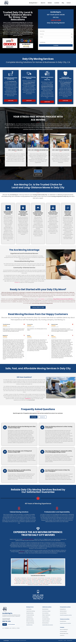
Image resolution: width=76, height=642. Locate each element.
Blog (63, 2)
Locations (56, 2)
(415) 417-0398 (56, 20)
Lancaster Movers (63, 613)
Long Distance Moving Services (29, 77)
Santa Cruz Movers (45, 620)
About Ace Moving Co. (64, 629)
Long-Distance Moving (30, 611)
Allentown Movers (63, 611)
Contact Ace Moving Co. (28, 539)
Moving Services (33, 2)
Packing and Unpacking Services (65, 78)
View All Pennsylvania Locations (66, 615)
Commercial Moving (30, 615)
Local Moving (28, 609)
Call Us (4, 624)
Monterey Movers (45, 622)
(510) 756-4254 (6, 621)
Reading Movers (63, 609)
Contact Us (62, 635)
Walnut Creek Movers (46, 615)
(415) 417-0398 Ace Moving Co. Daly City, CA (38, 597)
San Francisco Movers (46, 611)
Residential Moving (29, 613)
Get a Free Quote (11, 624)
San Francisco (41, 299)
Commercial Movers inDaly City (47, 78)
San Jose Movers (45, 613)
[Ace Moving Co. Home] (4, 609)
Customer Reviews (63, 631)
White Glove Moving (30, 620)
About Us (43, 2)
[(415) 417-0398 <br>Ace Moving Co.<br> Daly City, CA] (38, 591)
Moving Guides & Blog (64, 633)
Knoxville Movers (63, 621)
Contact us (17, 282)
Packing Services (29, 617)
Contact (69, 2)
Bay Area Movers (45, 609)
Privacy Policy (60, 640)
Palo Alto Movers (45, 617)
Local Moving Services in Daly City (10, 78)
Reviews (50, 2)
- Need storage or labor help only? (47, 39)
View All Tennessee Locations (65, 623)
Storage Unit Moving (30, 622)
